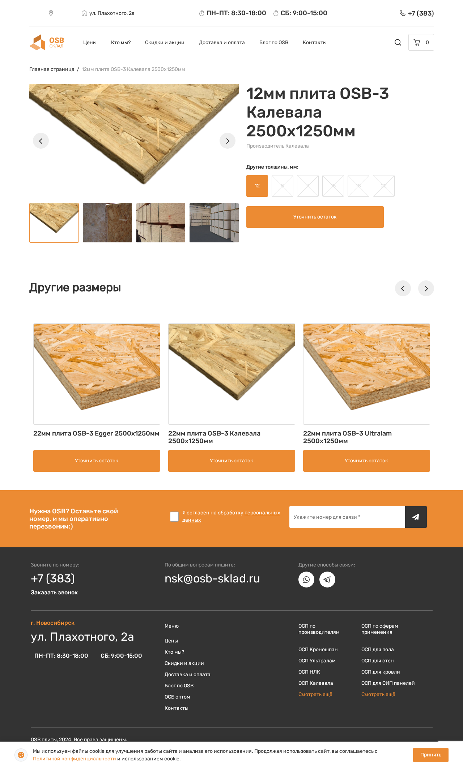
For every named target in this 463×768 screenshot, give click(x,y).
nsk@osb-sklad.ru (212, 578)
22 (384, 186)
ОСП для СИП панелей (388, 683)
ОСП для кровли (380, 672)
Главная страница (52, 69)
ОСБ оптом (177, 697)
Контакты (315, 42)
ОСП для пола (377, 649)
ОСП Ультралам (317, 661)
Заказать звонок (54, 592)
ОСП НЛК (309, 672)
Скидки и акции (164, 42)
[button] (41, 141)
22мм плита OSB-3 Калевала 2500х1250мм (214, 437)
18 (358, 186)
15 (333, 186)
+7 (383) (53, 578)
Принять (430, 755)
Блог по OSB (273, 42)
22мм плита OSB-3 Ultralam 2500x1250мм (347, 437)
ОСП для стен (377, 661)
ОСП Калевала (315, 683)
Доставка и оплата (222, 42)
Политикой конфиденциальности (74, 759)
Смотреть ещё (315, 694)
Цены (90, 42)
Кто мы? (121, 42)
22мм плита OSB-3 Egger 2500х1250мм (96, 433)
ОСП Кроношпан (318, 649)
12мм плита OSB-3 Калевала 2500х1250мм (133, 69)
